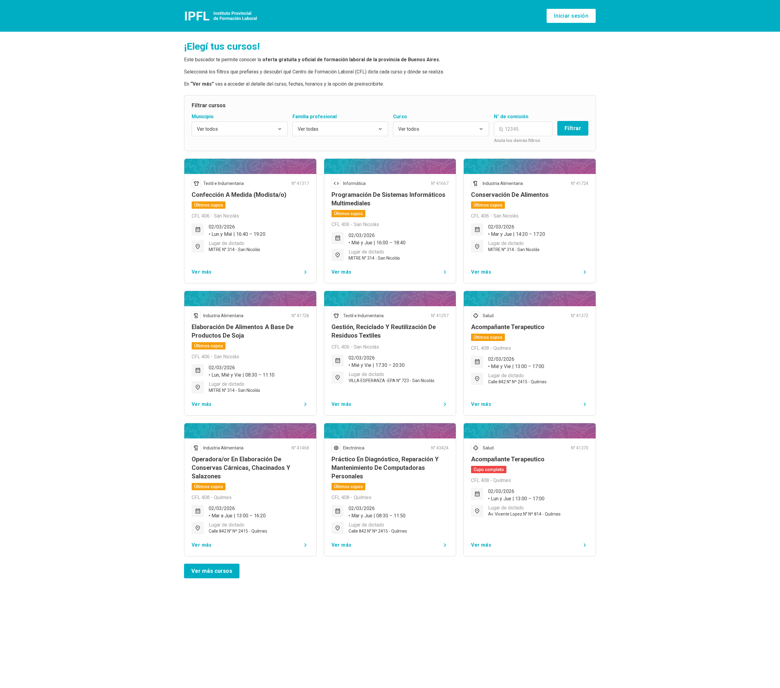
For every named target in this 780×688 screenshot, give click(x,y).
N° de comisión (511, 116)
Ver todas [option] (308, 129)
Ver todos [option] (207, 129)
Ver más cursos (211, 571)
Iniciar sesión (571, 15)
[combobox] (240, 129)
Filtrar (573, 128)
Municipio (203, 116)
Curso (400, 116)
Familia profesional (314, 116)
